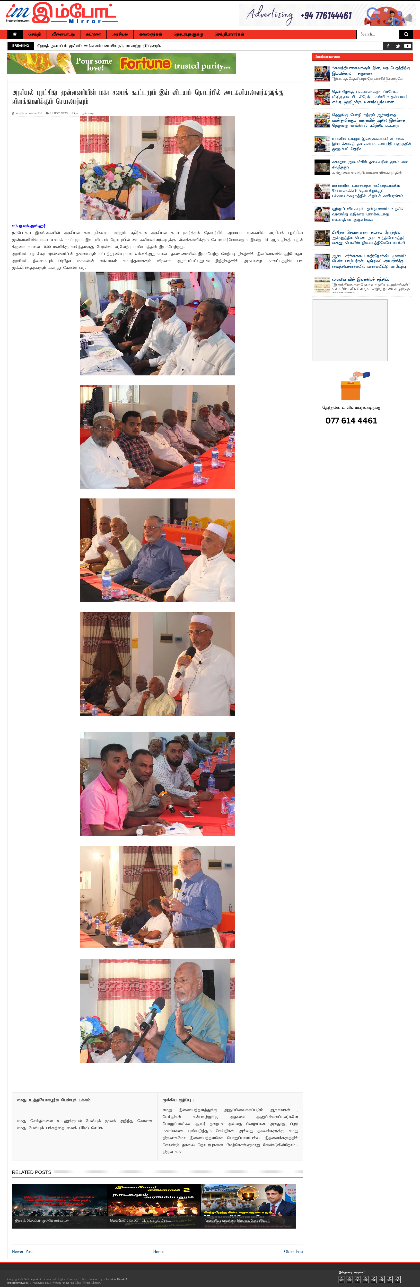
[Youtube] (407, 47)
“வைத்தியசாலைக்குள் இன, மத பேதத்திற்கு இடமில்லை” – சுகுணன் (371, 71)
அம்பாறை (88, 113)
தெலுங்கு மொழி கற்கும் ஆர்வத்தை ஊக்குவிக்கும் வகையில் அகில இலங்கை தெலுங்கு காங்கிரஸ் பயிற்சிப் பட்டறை (368, 120)
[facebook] (388, 47)
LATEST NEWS (59, 113)
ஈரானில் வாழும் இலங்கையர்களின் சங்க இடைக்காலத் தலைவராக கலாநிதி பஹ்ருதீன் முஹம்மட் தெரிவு (371, 144)
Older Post (293, 1251)
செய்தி (34, 34)
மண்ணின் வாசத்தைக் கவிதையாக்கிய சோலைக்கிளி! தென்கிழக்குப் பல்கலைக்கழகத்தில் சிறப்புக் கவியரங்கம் (367, 191)
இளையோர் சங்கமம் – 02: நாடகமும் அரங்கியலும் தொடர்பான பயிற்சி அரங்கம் (101, 46)
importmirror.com (17, 1283)
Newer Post (22, 1251)
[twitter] (398, 47)
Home (158, 1251)
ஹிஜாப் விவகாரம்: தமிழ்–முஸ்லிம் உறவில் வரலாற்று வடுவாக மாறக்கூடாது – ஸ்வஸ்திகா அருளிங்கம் (368, 214)
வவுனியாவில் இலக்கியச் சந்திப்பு (361, 279)
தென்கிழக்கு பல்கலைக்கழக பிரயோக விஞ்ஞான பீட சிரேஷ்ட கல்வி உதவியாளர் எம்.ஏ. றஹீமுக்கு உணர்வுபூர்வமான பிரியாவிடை (370, 99)
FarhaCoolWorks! (116, 1279)
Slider (75, 113)
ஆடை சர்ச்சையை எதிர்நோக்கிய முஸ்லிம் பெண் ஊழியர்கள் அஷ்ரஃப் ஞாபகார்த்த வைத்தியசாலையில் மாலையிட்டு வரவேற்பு (369, 261)
